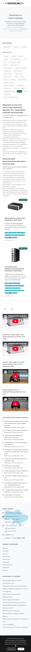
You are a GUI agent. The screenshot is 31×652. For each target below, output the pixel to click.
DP (25, 59)
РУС (5, 309)
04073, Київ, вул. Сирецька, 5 (14, 513)
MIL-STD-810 (23, 79)
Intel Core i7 (8, 76)
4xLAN (6, 59)
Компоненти (6, 559)
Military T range (9, 82)
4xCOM (21, 56)
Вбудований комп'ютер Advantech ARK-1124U (15, 219)
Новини (5, 570)
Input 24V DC (8, 68)
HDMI (5, 65)
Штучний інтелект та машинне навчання (15, 627)
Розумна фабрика (8, 624)
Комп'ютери (6, 556)
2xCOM (6, 56)
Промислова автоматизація (11, 600)
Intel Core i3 (8, 73)
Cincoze (24, 47)
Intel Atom (7, 71)
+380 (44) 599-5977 (10, 528)
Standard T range (9, 91)
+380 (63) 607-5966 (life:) (11, 522)
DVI (5, 62)
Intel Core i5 (19, 73)
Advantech (7, 47)
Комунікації (6, 562)
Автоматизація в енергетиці (11, 610)
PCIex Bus (20, 85)
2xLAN (14, 56)
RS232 (15, 88)
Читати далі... (9, 240)
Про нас (5, 554)
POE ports (7, 88)
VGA (19, 91)
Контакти (5, 551)
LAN (22, 76)
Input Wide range (20, 68)
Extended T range (15, 62)
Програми (6, 567)
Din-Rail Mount (15, 59)
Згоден (21, 649)
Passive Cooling (9, 85)
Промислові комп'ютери (10, 29)
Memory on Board (10, 79)
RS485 (23, 88)
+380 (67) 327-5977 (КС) (12, 516)
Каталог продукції (18, 27)
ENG (12, 309)
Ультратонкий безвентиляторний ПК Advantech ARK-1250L (14, 269)
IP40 (16, 76)
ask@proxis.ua (9, 535)
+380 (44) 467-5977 (11, 525)
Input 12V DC (15, 65)
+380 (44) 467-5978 (10, 531)
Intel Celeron (18, 71)
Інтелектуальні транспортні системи (14, 602)
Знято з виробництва (11, 97)
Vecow (16, 47)
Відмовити (11, 649)
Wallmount (7, 94)
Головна (8, 27)
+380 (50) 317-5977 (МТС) (12, 519)
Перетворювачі (7, 565)
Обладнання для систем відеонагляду (14, 586)
